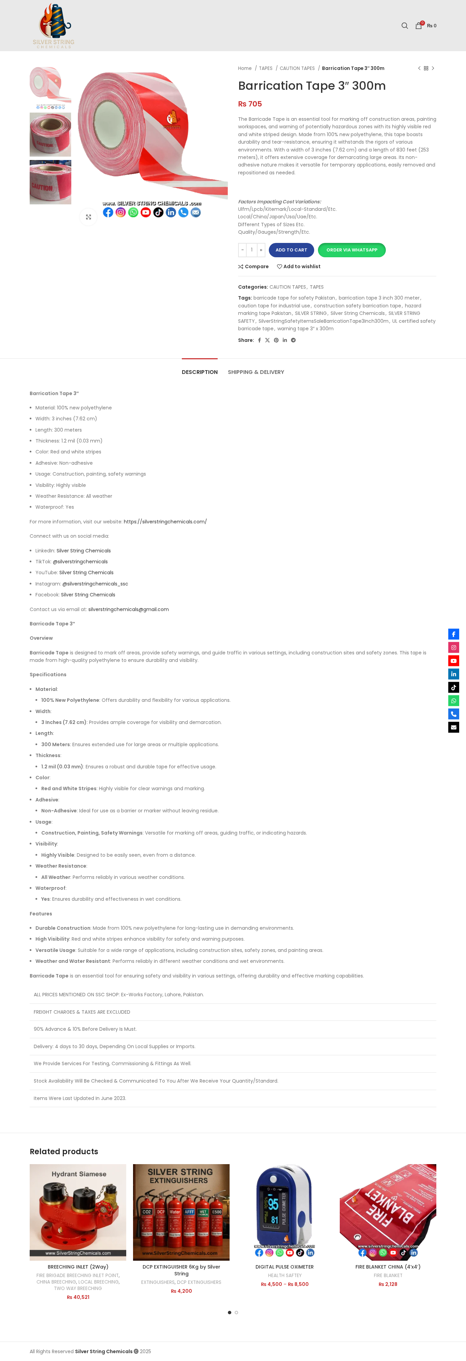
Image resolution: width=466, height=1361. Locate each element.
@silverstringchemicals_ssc (95, 583)
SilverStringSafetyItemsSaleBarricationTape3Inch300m (324, 321)
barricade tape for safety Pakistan (294, 297)
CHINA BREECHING (56, 1282)
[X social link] (267, 340)
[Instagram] (453, 647)
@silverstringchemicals (80, 561)
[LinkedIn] (453, 673)
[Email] (453, 727)
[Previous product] (419, 68)
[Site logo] (53, 25)
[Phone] (453, 713)
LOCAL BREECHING (98, 1282)
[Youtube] (453, 660)
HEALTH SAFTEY (285, 1276)
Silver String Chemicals (358, 313)
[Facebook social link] (259, 340)
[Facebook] (453, 633)
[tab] (200, 368)
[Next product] (432, 68)
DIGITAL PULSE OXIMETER (285, 1266)
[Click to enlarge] (88, 217)
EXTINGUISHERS (158, 1282)
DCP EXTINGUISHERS (199, 1282)
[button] (352, 250)
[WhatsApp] (453, 700)
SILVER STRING (311, 313)
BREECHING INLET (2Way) (78, 1266)
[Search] (405, 25)
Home (245, 68)
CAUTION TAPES (298, 68)
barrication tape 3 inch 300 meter (379, 297)
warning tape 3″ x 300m (305, 328)
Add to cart (291, 250)
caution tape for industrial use (274, 305)
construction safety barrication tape (357, 305)
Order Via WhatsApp (351, 250)
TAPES (266, 68)
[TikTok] (453, 687)
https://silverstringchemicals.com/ (165, 521)
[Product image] (78, 1212)
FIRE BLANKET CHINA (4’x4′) (388, 1266)
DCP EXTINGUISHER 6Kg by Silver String (181, 1270)
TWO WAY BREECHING (78, 1289)
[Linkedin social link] (285, 340)
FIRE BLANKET (388, 1276)
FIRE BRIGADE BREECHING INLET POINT (78, 1276)
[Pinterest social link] (276, 340)
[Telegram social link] (293, 340)
